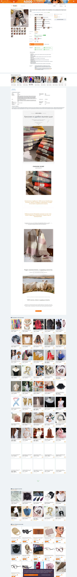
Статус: (30, 33)
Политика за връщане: (31, 66)
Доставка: (30, 36)
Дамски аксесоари (17, 8)
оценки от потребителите (36, 12)
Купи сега (32, 44)
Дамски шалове (21, 8)
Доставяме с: (31, 38)
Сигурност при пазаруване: (31, 47)
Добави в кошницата (39, 44)
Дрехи (13, 8)
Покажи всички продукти (14, 512)
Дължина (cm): (31, 31)
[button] (11, 6)
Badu (11, 8)
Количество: (30, 41)
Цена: (30, 14)
